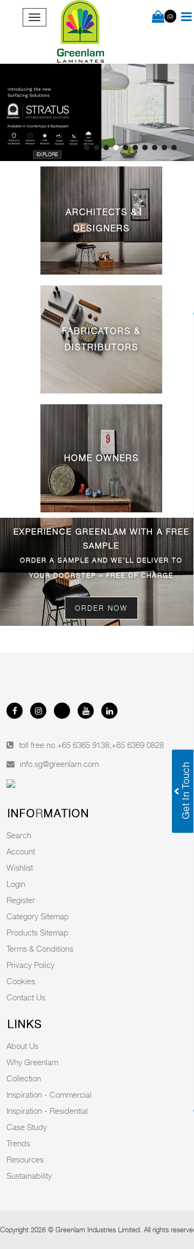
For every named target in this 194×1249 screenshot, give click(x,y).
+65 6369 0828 (138, 745)
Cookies (20, 981)
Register (20, 900)
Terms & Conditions (39, 948)
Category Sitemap (37, 916)
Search (18, 835)
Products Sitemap (37, 932)
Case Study (26, 1127)
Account (20, 851)
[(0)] (158, 17)
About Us (22, 1046)
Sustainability (29, 1175)
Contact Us (25, 997)
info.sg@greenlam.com (59, 764)
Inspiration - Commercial (49, 1094)
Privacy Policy (30, 965)
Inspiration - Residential (47, 1111)
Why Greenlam (32, 1062)
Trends (18, 1143)
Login (15, 884)
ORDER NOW (101, 608)
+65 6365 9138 (83, 745)
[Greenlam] (80, 32)
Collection (23, 1078)
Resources (25, 1159)
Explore (47, 154)
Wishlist (19, 867)
